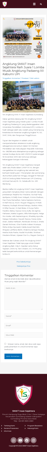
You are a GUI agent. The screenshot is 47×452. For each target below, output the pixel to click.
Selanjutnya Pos (23, 266)
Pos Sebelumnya (23, 262)
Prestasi (25, 78)
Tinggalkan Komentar (11, 78)
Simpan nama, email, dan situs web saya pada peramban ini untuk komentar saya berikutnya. (22, 346)
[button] (34, 4)
